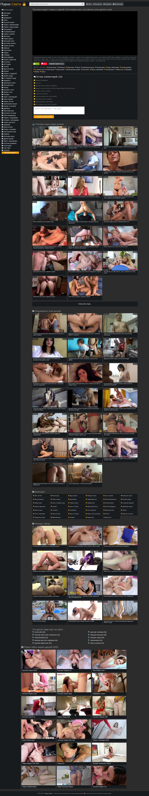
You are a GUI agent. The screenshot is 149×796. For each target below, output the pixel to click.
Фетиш (78, 67)
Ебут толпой (38, 495)
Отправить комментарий (44, 116)
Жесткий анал (8, 111)
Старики (72, 517)
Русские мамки (100, 67)
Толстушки (7, 146)
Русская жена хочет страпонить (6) (47, 635)
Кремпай (6, 125)
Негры (5, 87)
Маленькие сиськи (10, 104)
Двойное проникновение (7, 109)
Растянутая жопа (9, 132)
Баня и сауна (38, 510)
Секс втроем (8, 99)
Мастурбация (8, 57)
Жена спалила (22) (97, 643)
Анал (5, 20)
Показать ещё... (85, 304)
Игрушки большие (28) (98, 635)
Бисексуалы (55, 495)
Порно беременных (110, 499)
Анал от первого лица (58, 503)
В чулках (6, 62)
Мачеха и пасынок (127, 513)
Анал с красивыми (10, 141)
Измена (6, 134)
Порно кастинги (9, 122)
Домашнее (7, 18)
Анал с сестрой (74, 513)
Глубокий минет (9, 32)
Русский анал (8, 85)
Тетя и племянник (39, 513)
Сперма (6, 55)
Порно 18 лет (8, 101)
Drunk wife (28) (40, 632)
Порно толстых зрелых (93, 513)
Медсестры (90, 517)
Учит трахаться (91, 510)
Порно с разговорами (97, 69)
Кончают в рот (8, 90)
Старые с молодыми (11, 120)
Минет (5, 15)
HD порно (7, 64)
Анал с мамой (109, 495)
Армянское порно (127, 506)
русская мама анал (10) (43, 643)
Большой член (8, 41)
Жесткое (6, 36)
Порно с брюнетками (11, 25)
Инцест (6, 71)
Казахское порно (127, 495)
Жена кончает (56, 513)
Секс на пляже (74, 506)
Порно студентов (9, 59)
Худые (5, 52)
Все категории (10, 152)
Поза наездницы (9, 115)
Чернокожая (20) (96, 640)
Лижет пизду (8, 76)
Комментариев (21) (56, 64)
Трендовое (108, 4)
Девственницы (56, 517)
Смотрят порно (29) (97, 637)
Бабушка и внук (91, 495)
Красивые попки (9, 83)
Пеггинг (107, 513)
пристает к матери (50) (98, 632)
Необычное (61, 67)
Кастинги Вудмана (110, 506)
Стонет (6, 66)
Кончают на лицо (9, 113)
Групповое (7, 50)
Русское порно (8, 22)
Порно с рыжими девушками (9, 129)
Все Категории (118, 4)
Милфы (6, 94)
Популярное (98, 4)
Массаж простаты (92, 506)
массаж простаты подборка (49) (46, 640)
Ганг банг (7, 148)
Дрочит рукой (8, 139)
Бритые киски (8, 69)
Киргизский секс (109, 510)
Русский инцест (109, 69)
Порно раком (8, 39)
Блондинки (7, 29)
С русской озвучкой (127, 503)
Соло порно (85, 69)
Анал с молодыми (10, 97)
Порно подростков (39, 506)
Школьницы (73, 499)
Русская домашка (9, 143)
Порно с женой (8, 34)
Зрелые (6, 48)
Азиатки (6, 150)
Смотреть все (107, 517)
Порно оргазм (8, 46)
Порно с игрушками (10, 118)
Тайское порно (74, 503)
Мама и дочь (38, 503)
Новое (89, 4)
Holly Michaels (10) (41, 637)
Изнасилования (39, 499)
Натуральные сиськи (88, 67)
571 (37, 64)
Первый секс (91, 503)
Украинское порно (39, 517)
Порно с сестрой (9, 106)
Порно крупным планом (73, 69)
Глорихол (55, 510)
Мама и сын (7, 92)
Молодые (7, 13)
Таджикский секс (92, 499)
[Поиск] (82, 4)
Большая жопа (8, 136)
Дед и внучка (73, 495)
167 (45, 64)
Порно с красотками (10, 27)
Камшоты (6, 80)
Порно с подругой (10, 73)
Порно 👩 (13, 4)
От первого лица (9, 78)
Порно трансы (56, 499)
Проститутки (8, 127)
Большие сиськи (9, 43)
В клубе (54, 506)
